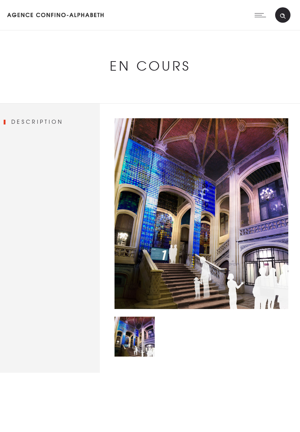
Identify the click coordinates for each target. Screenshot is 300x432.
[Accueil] (55, 20)
